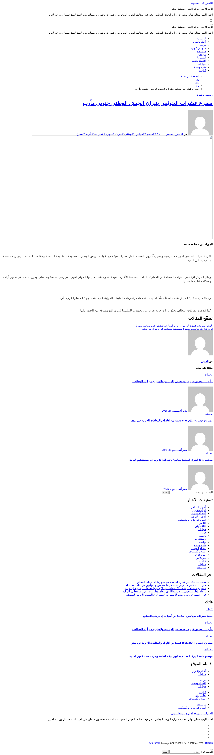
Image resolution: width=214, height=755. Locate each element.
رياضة (202, 542)
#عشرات (100, 134)
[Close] (211, 749)
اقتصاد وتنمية (198, 60)
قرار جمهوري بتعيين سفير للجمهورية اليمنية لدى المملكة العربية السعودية (166, 594)
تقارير (203, 523)
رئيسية (208, 94)
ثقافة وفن (200, 526)
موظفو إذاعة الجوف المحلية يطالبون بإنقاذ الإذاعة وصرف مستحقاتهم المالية (171, 459)
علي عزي (200, 554)
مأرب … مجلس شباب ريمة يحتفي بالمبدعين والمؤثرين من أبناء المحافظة (172, 381)
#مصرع (80, 134)
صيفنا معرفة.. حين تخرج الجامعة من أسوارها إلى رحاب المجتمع (171, 582)
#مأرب (90, 134)
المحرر (179, 134)
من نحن (201, 54)
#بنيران (120, 134)
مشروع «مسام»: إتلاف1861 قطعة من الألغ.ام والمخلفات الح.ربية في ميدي (172, 420)
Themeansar (153, 742)
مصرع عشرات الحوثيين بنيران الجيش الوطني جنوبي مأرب (148, 103)
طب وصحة (200, 67)
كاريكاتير (201, 557)
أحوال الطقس (198, 507)
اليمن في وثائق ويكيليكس (192, 519)
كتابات (202, 70)
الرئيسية (201, 38)
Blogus (209, 742)
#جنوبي (110, 134)
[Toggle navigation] (211, 24)
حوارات (202, 63)
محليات (200, 94)
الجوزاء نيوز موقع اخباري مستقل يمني (192, 8)
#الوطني (129, 134)
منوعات (201, 51)
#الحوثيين (141, 134)
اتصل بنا (201, 57)
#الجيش (151, 134)
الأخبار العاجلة (198, 516)
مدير (185, 410)
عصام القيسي (198, 548)
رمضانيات (200, 538)
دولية (203, 44)
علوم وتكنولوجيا (197, 48)
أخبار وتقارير (199, 41)
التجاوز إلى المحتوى (202, 3)
